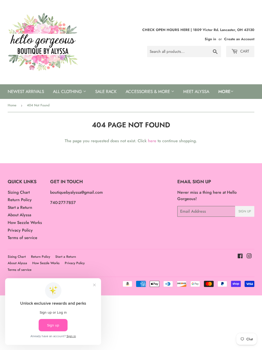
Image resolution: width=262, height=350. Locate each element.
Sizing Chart (19, 192)
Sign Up (244, 211)
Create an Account (239, 39)
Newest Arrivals (26, 91)
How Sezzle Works (25, 222)
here (152, 141)
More (224, 91)
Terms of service (22, 238)
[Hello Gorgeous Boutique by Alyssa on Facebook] (240, 257)
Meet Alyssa (196, 91)
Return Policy (20, 200)
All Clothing (68, 91)
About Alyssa (19, 215)
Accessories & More (148, 91)
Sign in (210, 39)
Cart (244, 51)
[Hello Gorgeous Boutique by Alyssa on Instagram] (249, 257)
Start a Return (20, 207)
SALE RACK (106, 91)
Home (12, 105)
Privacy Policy (20, 230)
